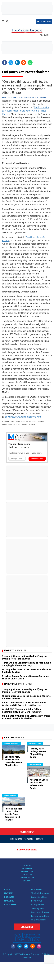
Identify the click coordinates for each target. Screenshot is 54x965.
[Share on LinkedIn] (17, 62)
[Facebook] (13, 946)
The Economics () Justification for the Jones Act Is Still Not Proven (25, 110)
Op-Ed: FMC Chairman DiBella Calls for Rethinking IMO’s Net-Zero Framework (22, 710)
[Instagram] (39, 946)
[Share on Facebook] (4, 62)
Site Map (27, 881)
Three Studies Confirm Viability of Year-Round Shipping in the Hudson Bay (26, 664)
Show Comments (27, 849)
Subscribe (27, 926)
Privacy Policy (27, 878)
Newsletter (29, 839)
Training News (38, 908)
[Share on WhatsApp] (30, 62)
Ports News (36, 901)
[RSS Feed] (32, 946)
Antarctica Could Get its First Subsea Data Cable (39, 784)
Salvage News (37, 904)
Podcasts (9, 897)
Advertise (27, 868)
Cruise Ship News (39, 897)
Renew (39, 839)
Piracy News (36, 889)
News (7, 889)
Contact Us (27, 875)
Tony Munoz (41, 97)
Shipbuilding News (40, 893)
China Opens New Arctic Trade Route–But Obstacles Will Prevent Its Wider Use (24, 704)
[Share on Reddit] (23, 62)
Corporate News (38, 920)
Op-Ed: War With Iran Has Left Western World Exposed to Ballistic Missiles (26, 717)
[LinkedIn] (19, 946)
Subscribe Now (37, 459)
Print (11, 839)
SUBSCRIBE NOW (44, 22)
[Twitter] (26, 946)
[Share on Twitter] (10, 62)
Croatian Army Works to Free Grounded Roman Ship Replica (14, 761)
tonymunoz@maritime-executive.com (22, 417)
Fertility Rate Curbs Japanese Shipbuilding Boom (38, 752)
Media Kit (44, 35)
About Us (27, 865)
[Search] (7, 21)
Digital (18, 839)
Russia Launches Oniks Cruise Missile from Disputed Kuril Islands (13, 814)
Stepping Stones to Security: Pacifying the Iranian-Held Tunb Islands (24, 657)
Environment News (40, 916)
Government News (40, 912)
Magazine (9, 901)
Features (8, 893)
